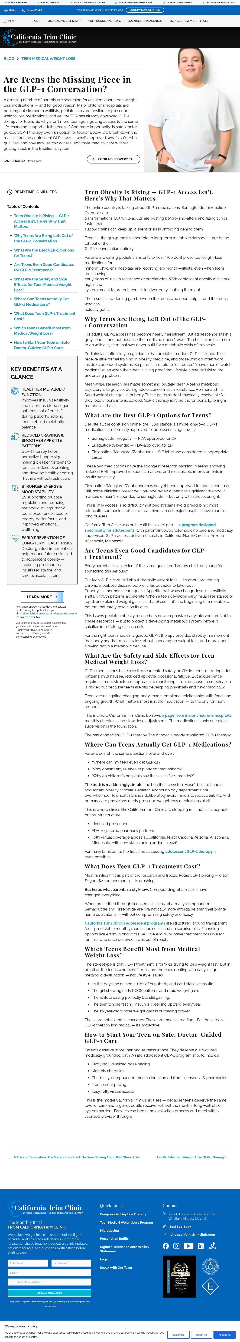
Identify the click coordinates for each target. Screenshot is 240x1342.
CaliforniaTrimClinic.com (35, 613)
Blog (9, 58)
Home (36, 20)
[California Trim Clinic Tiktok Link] (213, 1246)
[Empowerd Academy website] (210, 1286)
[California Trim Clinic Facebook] (166, 1246)
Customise (178, 1334)
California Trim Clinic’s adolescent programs (125, 923)
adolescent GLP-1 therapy (189, 851)
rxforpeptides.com (63, 613)
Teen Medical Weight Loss (188, 20)
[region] (120, 1331)
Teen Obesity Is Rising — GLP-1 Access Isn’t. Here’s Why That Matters (42, 221)
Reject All (201, 1334)
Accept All (225, 1334)
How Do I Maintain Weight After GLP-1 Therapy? (191, 1157)
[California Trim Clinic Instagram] (176, 1246)
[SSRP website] (210, 1267)
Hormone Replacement (145, 20)
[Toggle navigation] (5, 21)
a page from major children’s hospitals (196, 715)
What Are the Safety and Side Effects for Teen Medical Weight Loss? (43, 284)
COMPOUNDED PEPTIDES (104, 20)
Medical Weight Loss (62, 20)
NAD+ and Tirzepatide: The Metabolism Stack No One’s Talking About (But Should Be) (77, 1157)
